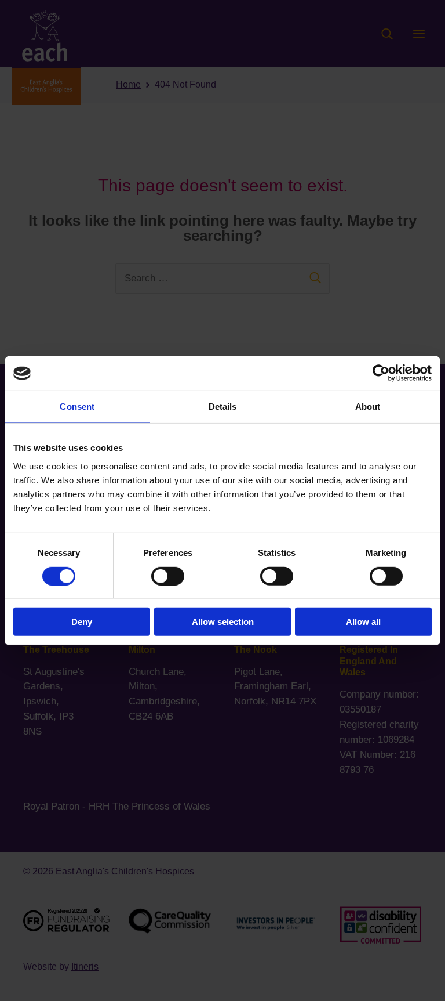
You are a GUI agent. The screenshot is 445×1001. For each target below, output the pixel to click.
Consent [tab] (77, 406)
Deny (81, 622)
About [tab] (368, 406)
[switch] (167, 575)
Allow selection (223, 622)
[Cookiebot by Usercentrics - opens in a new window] (381, 373)
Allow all (363, 622)
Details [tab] (223, 406)
